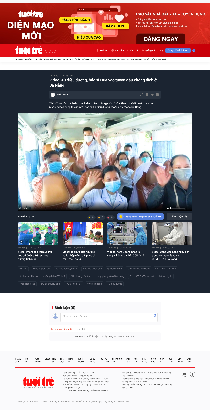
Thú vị (46, 59)
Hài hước (102, 59)
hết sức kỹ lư (165, 276)
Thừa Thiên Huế (73, 284)
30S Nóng (112, 59)
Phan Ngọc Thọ (27, 284)
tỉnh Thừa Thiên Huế (165, 269)
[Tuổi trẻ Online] (38, 382)
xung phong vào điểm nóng (110, 276)
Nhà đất (162, 360)
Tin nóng (28, 59)
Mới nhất (19, 59)
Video (48, 359)
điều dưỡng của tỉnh (81, 276)
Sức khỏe (151, 59)
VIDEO (50, 51)
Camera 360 (140, 59)
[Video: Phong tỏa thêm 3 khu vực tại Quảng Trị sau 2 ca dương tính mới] (38, 233)
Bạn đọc (189, 360)
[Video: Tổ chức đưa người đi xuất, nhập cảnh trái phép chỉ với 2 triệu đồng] (83, 233)
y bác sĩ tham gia (41, 269)
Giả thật (180, 360)
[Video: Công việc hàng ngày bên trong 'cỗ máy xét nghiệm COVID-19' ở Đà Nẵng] (172, 233)
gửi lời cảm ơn (114, 269)
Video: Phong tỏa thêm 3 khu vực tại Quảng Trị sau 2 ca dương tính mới (35, 255)
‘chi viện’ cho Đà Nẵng (138, 269)
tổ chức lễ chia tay (28, 276)
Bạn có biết (75, 59)
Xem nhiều (38, 360)
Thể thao (85, 59)
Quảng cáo (150, 50)
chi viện (23, 269)
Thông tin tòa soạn (72, 387)
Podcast (104, 50)
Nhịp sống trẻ (117, 360)
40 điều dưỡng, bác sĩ (66, 269)
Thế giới (53, 59)
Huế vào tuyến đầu (92, 269)
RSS (132, 387)
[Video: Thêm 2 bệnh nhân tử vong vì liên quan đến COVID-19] (127, 233)
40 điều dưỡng (94, 284)
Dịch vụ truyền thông (132, 384)
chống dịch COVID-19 (54, 276)
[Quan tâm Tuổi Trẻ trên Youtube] (184, 374)
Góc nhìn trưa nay (125, 59)
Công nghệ (161, 59)
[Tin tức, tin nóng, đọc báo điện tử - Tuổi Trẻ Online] (29, 50)
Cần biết (134, 50)
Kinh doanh (81, 360)
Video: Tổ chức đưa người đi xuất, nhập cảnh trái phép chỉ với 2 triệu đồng (79, 255)
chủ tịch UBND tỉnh (50, 284)
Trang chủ (18, 360)
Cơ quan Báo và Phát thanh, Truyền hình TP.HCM (86, 390)
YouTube (119, 50)
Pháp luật (70, 360)
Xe (102, 359)
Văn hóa (128, 360)
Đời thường (63, 59)
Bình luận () (179, 216)
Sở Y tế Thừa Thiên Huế (142, 276)
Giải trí (94, 59)
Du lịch (107, 360)
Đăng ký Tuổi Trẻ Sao (178, 50)
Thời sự (54, 360)
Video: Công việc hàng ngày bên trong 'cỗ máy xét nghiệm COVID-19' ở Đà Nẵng (170, 255)
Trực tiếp (37, 59)
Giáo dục (153, 360)
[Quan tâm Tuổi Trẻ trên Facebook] (192, 374)
